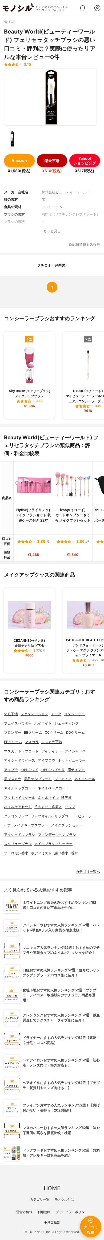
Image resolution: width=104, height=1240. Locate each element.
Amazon (19, 160)
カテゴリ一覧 (39, 1199)
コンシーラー (74, 714)
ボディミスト (41, 853)
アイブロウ (46, 760)
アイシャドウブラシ (19, 835)
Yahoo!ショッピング (85, 160)
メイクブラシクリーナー (53, 844)
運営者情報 (24, 1212)
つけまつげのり (53, 770)
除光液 (66, 798)
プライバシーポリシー (72, 1212)
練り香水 (61, 853)
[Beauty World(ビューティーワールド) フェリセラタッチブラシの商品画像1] (50, 97)
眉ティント (76, 770)
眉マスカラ (12, 779)
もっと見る (52, 231)
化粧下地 (11, 714)
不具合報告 (52, 1222)
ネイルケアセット (18, 807)
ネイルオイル (48, 798)
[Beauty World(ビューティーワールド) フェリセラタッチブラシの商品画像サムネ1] (12, 139)
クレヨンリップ (16, 816)
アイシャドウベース (19, 760)
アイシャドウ (75, 751)
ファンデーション (34, 714)
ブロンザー (12, 732)
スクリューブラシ (18, 844)
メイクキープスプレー (31, 825)
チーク (56, 714)
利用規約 (44, 1212)
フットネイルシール (19, 798)
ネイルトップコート (19, 788)
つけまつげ (29, 770)
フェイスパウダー (18, 723)
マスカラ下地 (51, 742)
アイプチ (11, 770)
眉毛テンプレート (38, 779)
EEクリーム (13, 742)
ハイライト (43, 723)
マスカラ (32, 742)
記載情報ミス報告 (86, 244)
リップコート (64, 816)
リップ (70, 807)
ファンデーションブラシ (57, 835)
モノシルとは (64, 1199)
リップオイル (41, 816)
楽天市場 (52, 160)
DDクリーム (75, 732)
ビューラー (86, 816)
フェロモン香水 (16, 853)
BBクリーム (33, 732)
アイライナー (51, 751)
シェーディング (66, 723)
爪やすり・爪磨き (48, 807)
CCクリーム (54, 732)
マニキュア (63, 779)
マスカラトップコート (21, 751)
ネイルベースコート (53, 788)
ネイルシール (84, 779)
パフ (7, 825)
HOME (52, 1188)
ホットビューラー (72, 760)
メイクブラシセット (66, 825)
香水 (74, 853)
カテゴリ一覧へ (88, 872)
